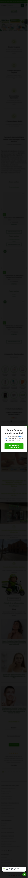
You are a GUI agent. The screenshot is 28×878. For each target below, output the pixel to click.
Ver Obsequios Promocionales (13, 447)
